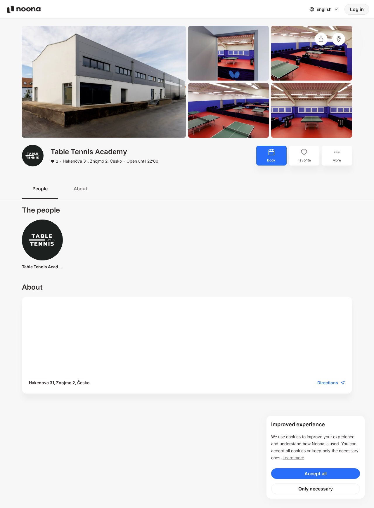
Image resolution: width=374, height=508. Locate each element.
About (80, 189)
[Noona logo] (24, 9)
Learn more (293, 457)
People (40, 189)
